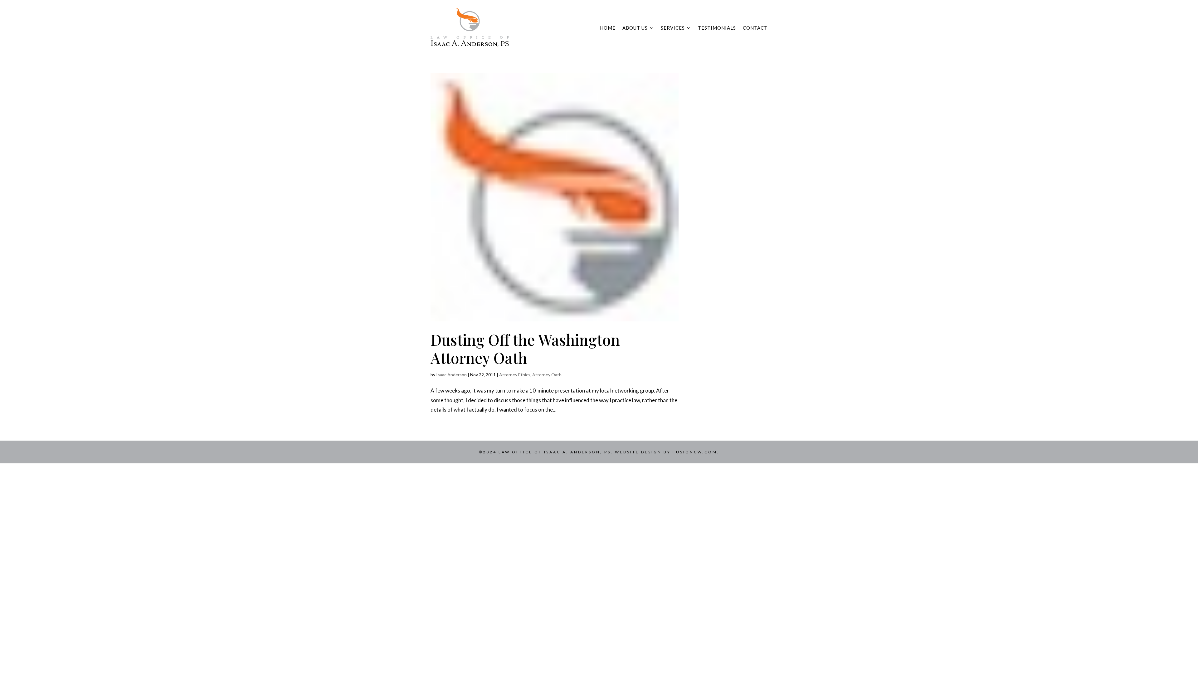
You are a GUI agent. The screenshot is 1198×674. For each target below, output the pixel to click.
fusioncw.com (695, 452)
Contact (755, 28)
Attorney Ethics (514, 374)
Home (608, 28)
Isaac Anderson (451, 374)
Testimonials (717, 28)
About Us (635, 28)
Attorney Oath (547, 374)
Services (673, 28)
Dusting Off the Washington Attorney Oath (525, 349)
